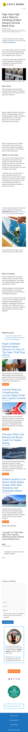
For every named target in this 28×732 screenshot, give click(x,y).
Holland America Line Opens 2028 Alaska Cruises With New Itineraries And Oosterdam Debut (14, 485)
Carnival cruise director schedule (15, 337)
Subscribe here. (11, 42)
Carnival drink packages (13, 339)
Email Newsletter (14, 720)
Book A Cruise (14, 715)
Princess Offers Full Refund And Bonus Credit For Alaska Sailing (13, 438)
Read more (5, 384)
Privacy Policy (14, 724)
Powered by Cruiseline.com (13, 706)
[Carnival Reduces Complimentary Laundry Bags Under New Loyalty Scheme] (14, 413)
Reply (3, 557)
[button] (14, 671)
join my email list (16, 657)
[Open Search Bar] (22, 8)
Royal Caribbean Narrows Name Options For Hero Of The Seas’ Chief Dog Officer (13, 349)
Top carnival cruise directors (14, 335)
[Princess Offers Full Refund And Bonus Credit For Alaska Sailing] (14, 458)
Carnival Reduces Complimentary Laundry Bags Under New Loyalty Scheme (13, 394)
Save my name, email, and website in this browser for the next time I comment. (14, 615)
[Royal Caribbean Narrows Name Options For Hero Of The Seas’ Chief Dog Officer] (14, 370)
